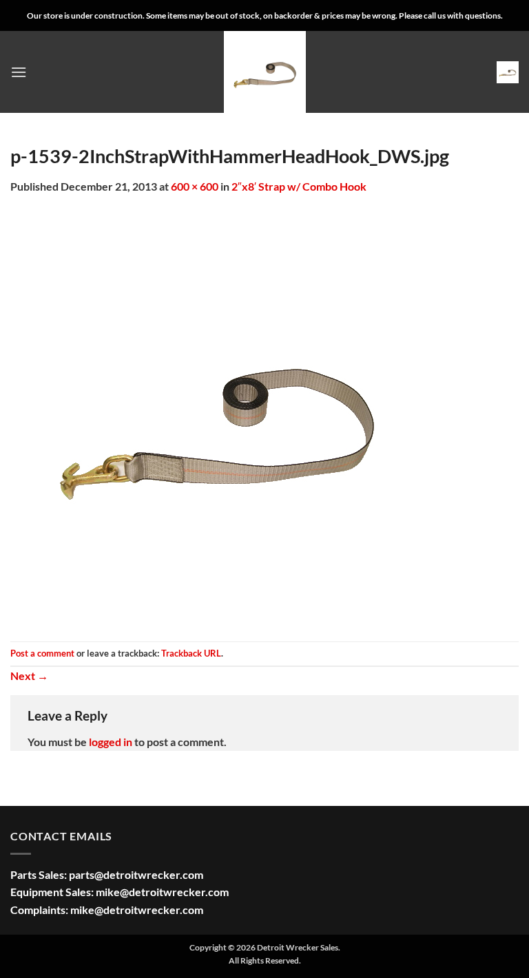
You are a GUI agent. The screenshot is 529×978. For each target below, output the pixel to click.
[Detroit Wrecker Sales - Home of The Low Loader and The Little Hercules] (264, 72)
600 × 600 (194, 186)
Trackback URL (191, 653)
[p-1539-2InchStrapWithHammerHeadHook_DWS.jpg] (217, 416)
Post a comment (42, 653)
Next (29, 675)
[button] (18, 72)
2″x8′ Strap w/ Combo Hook (298, 186)
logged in (110, 741)
